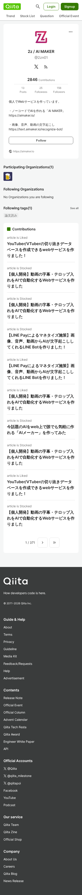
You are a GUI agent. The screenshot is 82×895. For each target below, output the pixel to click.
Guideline (10, 649)
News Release (13, 881)
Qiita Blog (10, 873)
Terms (7, 634)
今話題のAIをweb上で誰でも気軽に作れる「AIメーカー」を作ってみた (40, 429)
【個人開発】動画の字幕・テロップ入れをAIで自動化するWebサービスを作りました (41, 280)
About (7, 627)
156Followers (59, 89)
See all (74, 208)
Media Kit (10, 656)
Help (6, 671)
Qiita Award (11, 734)
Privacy (8, 642)
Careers (9, 866)
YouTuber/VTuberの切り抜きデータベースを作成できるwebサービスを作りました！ (40, 249)
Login (51, 6)
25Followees (41, 89)
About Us (10, 859)
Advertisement (13, 678)
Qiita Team (11, 825)
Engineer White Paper (18, 741)
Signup (69, 6)
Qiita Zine (10, 832)
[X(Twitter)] (36, 67)
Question (47, 16)
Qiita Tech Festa (14, 727)
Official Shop (12, 839)
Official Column (14, 712)
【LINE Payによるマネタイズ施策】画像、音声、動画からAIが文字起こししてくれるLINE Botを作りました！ (41, 341)
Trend (10, 16)
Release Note (13, 698)
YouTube (9, 798)
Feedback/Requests (17, 663)
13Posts (23, 89)
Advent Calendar (15, 719)
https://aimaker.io (23, 151)
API (5, 749)
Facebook (10, 790)
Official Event (69, 16)
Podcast (9, 805)
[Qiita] (12, 6)
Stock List (27, 16)
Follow (41, 140)
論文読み (11, 215)
